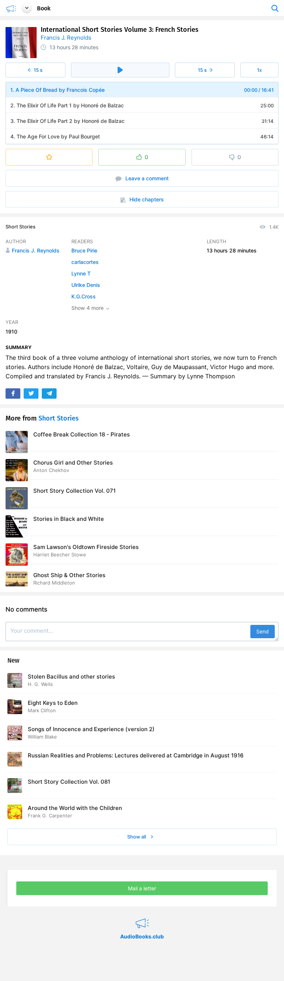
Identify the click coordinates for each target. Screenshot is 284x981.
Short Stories (21, 227)
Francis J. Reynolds (66, 37)
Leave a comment (146, 178)
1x (259, 70)
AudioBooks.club (142, 914)
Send (262, 631)
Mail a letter (142, 888)
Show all (137, 837)
